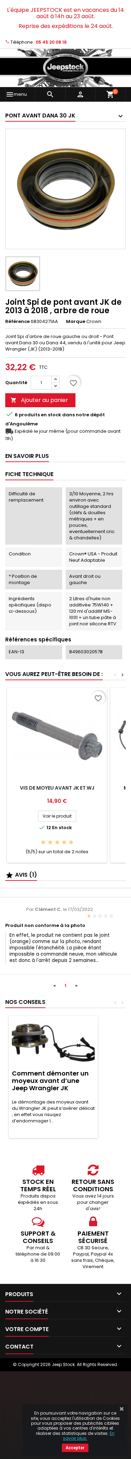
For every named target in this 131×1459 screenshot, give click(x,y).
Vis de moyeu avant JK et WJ (57, 787)
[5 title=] (71, 842)
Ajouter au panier (39, 400)
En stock (51, 415)
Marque (75, 321)
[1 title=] (43, 842)
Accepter (75, 1447)
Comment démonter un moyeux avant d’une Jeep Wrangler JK (50, 1080)
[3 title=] (57, 842)
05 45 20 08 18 (51, 42)
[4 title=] (64, 842)
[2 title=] (50, 842)
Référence (17, 321)
